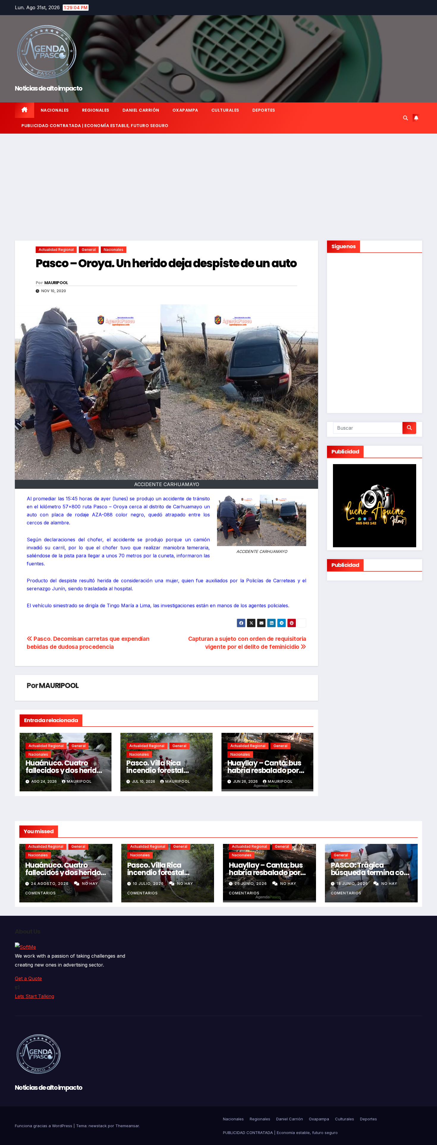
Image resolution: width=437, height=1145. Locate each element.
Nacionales (55, 110)
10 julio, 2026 (149, 883)
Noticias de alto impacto (48, 88)
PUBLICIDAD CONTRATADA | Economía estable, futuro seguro (95, 126)
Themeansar (127, 1125)
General (89, 249)
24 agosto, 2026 (50, 883)
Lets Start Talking (34, 996)
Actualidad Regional (56, 249)
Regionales (95, 110)
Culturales (225, 110)
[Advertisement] (218, 178)
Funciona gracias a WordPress (44, 1125)
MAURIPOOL (56, 282)
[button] (405, 118)
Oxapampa (185, 110)
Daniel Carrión (140, 110)
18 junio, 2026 (353, 883)
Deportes (263, 110)
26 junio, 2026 (251, 883)
